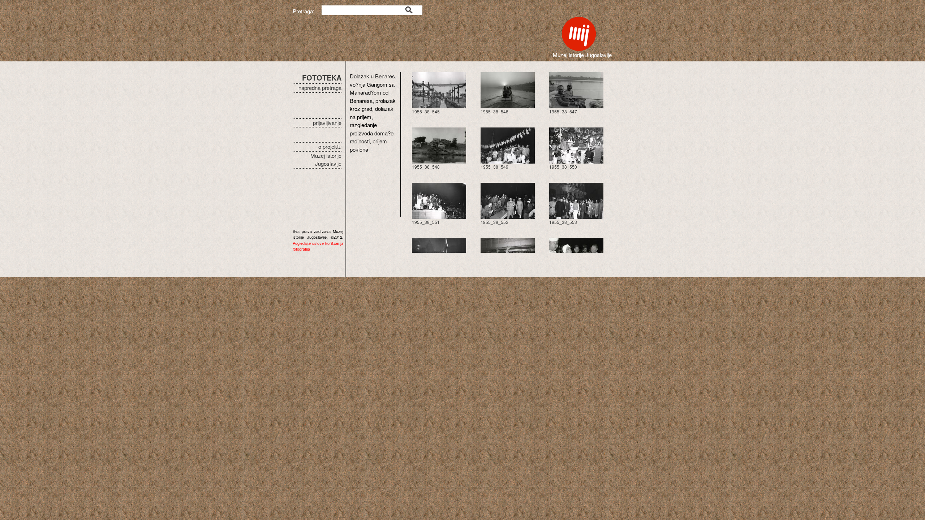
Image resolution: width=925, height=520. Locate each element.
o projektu (329, 146)
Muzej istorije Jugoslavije (325, 160)
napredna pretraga (319, 87)
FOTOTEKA (321, 77)
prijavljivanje (327, 122)
